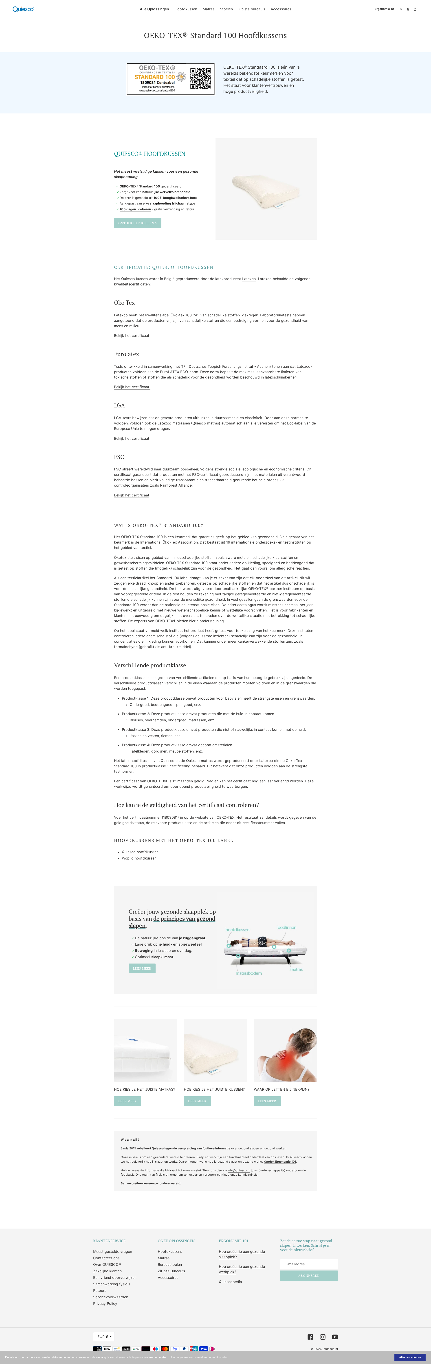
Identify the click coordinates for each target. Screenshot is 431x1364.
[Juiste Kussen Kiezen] (215, 1050)
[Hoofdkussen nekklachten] (285, 1050)
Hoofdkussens (170, 1251)
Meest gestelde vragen (112, 1251)
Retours (99, 1290)
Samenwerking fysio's (111, 1284)
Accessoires (168, 1277)
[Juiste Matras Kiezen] (145, 1050)
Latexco (249, 278)
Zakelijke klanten (107, 1271)
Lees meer (142, 968)
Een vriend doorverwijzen (114, 1277)
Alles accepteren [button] (410, 1357)
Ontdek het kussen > (137, 223)
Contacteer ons (106, 1258)
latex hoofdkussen (136, 760)
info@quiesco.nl (239, 1170)
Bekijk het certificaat (131, 335)
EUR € (102, 1336)
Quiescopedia (230, 1281)
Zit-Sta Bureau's (171, 1271)
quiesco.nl (330, 1349)
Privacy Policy (105, 1303)
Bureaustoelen (170, 1264)
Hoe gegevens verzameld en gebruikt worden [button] (199, 1357)
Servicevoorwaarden (110, 1297)
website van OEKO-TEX (214, 817)
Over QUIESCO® (107, 1264)
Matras (163, 1258)
